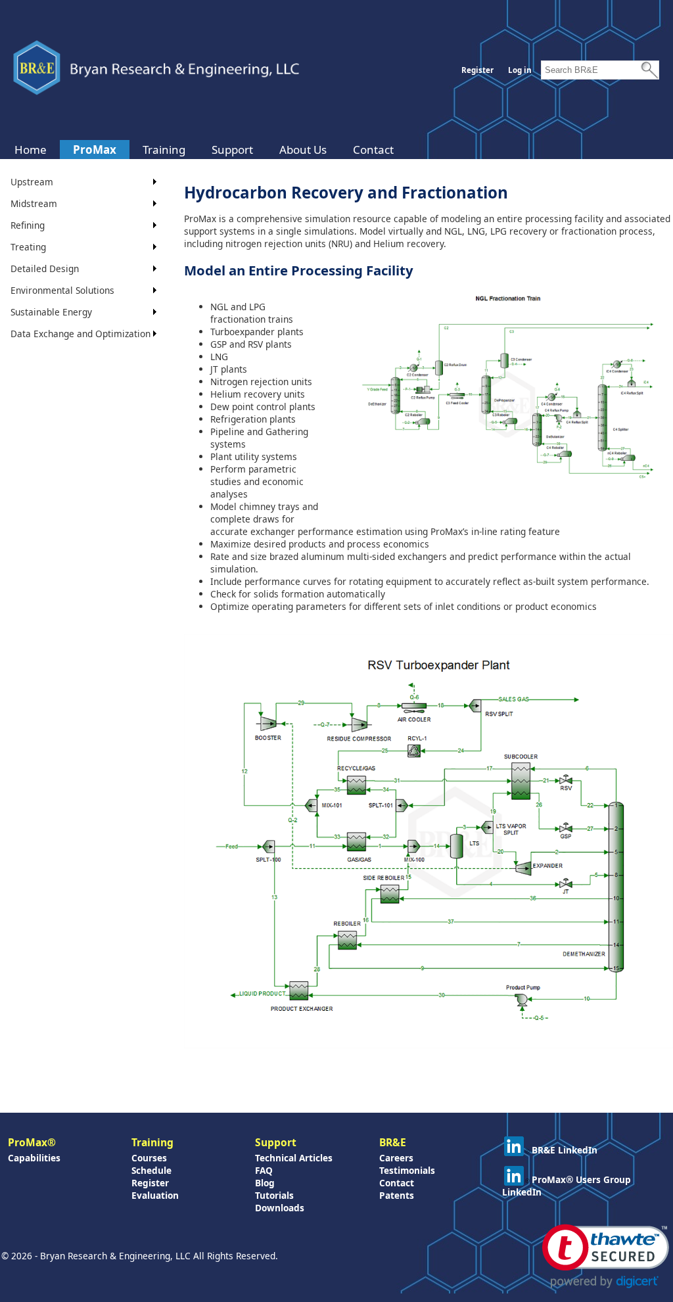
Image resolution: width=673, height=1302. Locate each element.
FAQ (264, 1170)
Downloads (279, 1207)
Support (232, 149)
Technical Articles (294, 1157)
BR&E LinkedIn (564, 1150)
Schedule (151, 1170)
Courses (149, 1157)
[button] (606, 1256)
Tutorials (274, 1195)
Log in (520, 70)
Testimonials (407, 1170)
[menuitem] (30, 149)
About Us (303, 149)
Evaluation (155, 1195)
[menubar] (204, 149)
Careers (396, 1157)
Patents (396, 1195)
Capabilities (34, 1157)
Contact (373, 149)
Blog (265, 1182)
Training (164, 149)
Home (30, 149)
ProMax (94, 149)
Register (477, 70)
